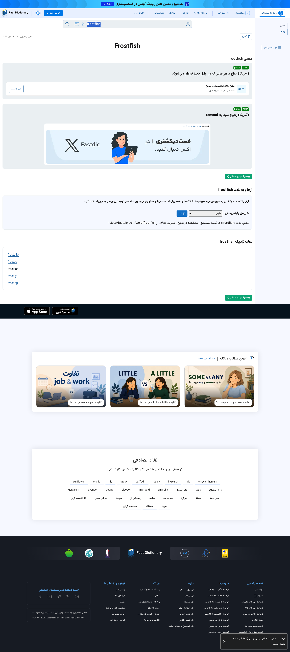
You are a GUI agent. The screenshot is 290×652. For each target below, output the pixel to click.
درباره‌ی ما (120, 595)
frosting (13, 282)
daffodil (140, 482)
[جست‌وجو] (67, 24)
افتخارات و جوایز (152, 620)
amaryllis (163, 490)
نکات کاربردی (153, 608)
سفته (198, 498)
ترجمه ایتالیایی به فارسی (217, 614)
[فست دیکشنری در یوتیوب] (49, 596)
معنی (282, 25)
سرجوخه (168, 498)
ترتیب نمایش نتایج (270, 47)
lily (110, 482)
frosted (12, 261)
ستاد (152, 498)
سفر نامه (215, 498)
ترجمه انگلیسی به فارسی (217, 589)
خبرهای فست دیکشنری (149, 614)
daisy (157, 482)
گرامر (157, 595)
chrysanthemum (207, 482)
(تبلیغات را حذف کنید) (192, 126)
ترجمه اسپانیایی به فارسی (216, 608)
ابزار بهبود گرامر (187, 589)
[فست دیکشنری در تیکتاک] (40, 596)
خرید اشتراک (257, 620)
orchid (96, 482)
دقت (198, 490)
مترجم (259, 595)
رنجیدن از (135, 498)
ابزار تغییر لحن (187, 614)
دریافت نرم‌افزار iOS (254, 608)
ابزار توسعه (189, 602)
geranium (73, 490)
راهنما (122, 602)
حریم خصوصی (118, 614)
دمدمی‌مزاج (215, 490)
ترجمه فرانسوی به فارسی (217, 602)
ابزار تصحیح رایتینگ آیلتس (181, 626)
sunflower (79, 482)
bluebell (126, 490)
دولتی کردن (101, 498)
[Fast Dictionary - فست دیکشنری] (15, 13)
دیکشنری (259, 589)
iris (188, 482)
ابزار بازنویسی (188, 595)
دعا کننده (182, 490)
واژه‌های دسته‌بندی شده (148, 602)
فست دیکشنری (48, 612)
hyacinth (173, 482)
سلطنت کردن (130, 506)
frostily (12, 275)
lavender (92, 490)
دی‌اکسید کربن (78, 498)
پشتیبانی (120, 589)
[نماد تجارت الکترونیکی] (205, 553)
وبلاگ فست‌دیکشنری (150, 589)
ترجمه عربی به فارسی (219, 626)
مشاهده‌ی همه (206, 358)
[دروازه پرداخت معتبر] (225, 553)
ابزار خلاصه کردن (186, 608)
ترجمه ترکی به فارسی (219, 620)
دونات (118, 498)
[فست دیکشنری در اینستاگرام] (77, 596)
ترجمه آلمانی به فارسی (218, 595)
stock (123, 482)
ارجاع (282, 31)
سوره (164, 506)
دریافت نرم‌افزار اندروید (252, 602)
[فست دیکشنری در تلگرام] (59, 596)
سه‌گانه (149, 506)
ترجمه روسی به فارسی (218, 632)
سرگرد (184, 498)
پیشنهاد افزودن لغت (115, 608)
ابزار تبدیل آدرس (186, 620)
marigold (144, 490)
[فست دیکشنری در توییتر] (68, 596)
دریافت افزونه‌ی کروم (253, 614)
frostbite (13, 254)
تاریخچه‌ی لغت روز (254, 626)
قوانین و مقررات (117, 620)
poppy (109, 490)
